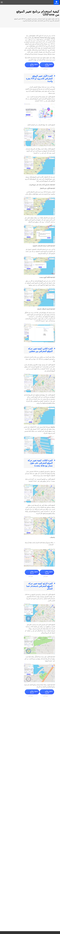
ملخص (39, 6)
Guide (34, 6)
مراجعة (29, 6)
